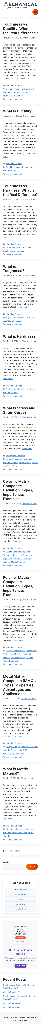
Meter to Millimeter (21, 890)
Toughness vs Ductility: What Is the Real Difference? (20, 28)
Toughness (24, 92)
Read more (26, 78)
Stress (28, 463)
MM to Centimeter (20, 909)
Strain (21, 463)
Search (6, 862)
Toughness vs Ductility (13, 96)
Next (17, 851)
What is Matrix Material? (15, 771)
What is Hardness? (19, 336)
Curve (8, 459)
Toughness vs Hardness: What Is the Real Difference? (20, 190)
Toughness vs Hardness (13, 251)
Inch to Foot (20, 899)
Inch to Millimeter (20, 894)
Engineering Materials (24, 89)
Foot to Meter (20, 904)
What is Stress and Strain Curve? (19, 410)
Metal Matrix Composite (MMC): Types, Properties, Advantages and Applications (19, 685)
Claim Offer (20, 966)
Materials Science (14, 85)
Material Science (10, 92)
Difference (10, 247)
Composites (28, 555)
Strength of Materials (15, 456)
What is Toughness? (13, 268)
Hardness (30, 389)
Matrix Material (18, 562)
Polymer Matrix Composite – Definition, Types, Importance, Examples (18, 586)
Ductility (9, 89)
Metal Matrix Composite (13, 753)
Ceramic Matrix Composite (18, 552)
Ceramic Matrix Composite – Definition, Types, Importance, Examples (18, 490)
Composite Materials (12, 555)
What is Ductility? (18, 111)
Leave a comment (14, 99)
